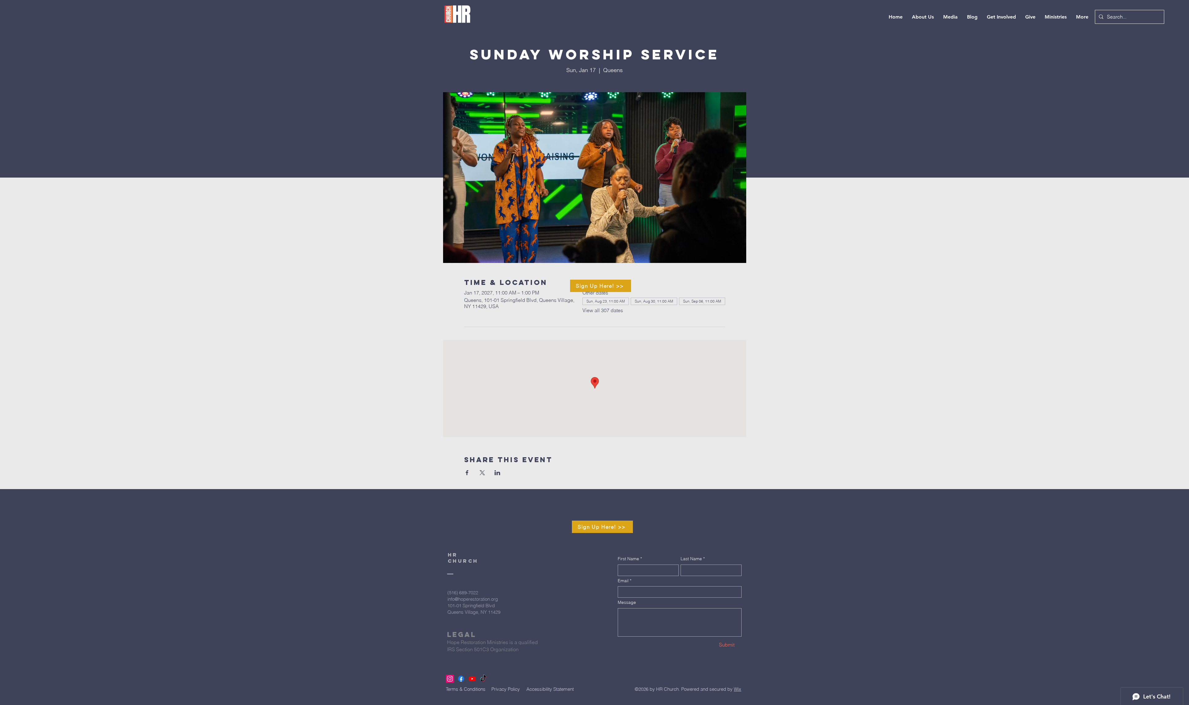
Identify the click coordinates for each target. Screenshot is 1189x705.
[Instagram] (450, 679)
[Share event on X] (482, 472)
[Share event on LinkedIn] (497, 472)
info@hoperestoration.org (472, 599)
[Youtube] (472, 679)
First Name (630, 558)
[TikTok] (483, 679)
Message (627, 602)
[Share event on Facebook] (467, 472)
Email (624, 580)
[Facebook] (461, 679)
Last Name (693, 558)
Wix (737, 689)
